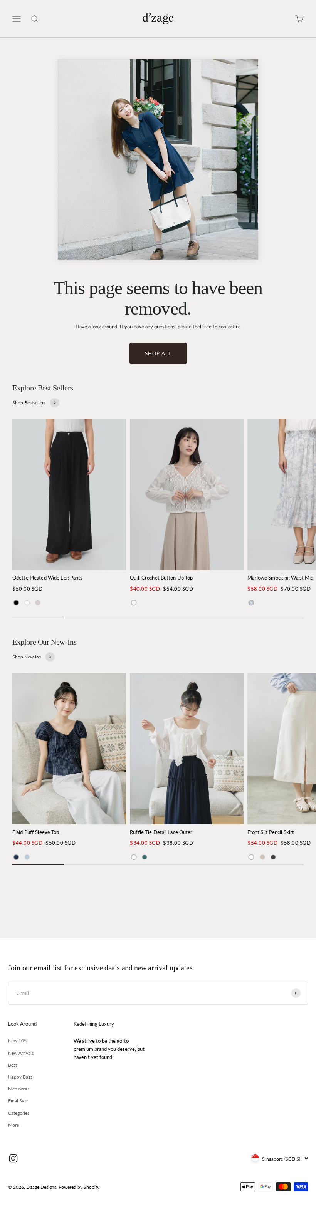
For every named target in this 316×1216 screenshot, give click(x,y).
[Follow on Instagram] (13, 1158)
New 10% (18, 1040)
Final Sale (18, 1101)
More (13, 1125)
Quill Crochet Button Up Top (161, 578)
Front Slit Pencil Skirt (270, 832)
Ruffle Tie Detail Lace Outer (161, 832)
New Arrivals (21, 1053)
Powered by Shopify (79, 1187)
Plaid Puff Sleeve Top (35, 832)
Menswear (18, 1089)
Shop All (158, 353)
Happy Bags (20, 1077)
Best (12, 1065)
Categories (18, 1113)
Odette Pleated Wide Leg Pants (47, 578)
